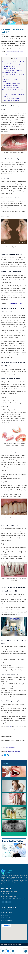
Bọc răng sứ (6, 915)
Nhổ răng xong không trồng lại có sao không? (13, 62)
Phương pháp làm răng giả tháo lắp (12, 83)
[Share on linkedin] (8, 755)
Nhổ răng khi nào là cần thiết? (9, 72)
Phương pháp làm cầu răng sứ (11, 85)
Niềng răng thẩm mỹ (7, 912)
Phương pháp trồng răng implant (11, 87)
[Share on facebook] (2, 755)
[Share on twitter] (5, 755)
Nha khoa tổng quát (7, 920)
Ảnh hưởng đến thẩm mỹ (10, 66)
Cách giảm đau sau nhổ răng (15, 303)
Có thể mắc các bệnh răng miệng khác (13, 70)
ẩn (16, 58)
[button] (10, 857)
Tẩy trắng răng (6, 917)
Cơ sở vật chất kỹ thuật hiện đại (11, 98)
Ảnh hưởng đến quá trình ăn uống (12, 64)
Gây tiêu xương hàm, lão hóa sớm (12, 68)
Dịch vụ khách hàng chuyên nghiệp (12, 100)
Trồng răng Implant (7, 909)
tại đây (10, 726)
